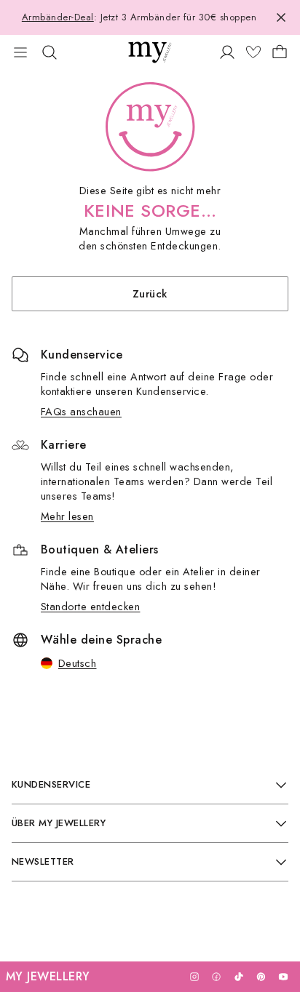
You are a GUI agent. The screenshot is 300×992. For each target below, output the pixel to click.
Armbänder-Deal (58, 17)
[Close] (281, 17)
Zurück (150, 293)
